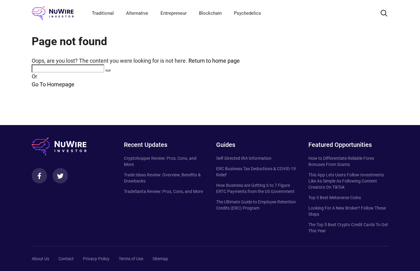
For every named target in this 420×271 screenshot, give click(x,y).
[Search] (384, 13)
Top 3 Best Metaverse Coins (334, 197)
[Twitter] (60, 175)
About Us (40, 258)
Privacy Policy (96, 258)
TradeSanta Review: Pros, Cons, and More (163, 191)
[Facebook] (39, 175)
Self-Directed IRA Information (243, 158)
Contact (66, 258)
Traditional (103, 13)
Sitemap (160, 258)
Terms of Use (131, 258)
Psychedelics (247, 13)
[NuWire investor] (52, 13)
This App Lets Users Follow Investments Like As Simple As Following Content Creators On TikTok (346, 181)
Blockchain (210, 13)
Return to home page (214, 60)
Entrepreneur (173, 13)
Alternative (137, 13)
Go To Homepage (53, 84)
